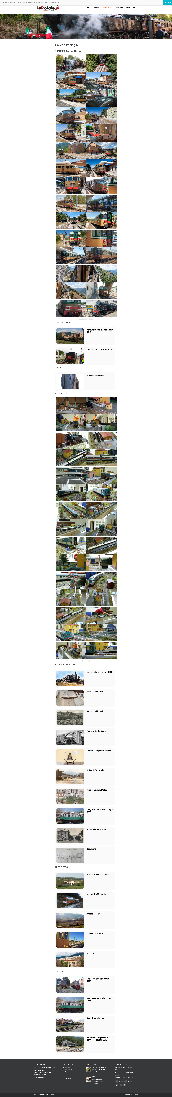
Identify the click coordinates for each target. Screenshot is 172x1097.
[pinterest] (124, 1085)
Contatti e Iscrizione (131, 7)
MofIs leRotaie (68, 1078)
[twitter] (116, 1085)
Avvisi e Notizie (118, 7)
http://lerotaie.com (128, 1077)
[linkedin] (120, 1085)
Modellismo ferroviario (70, 1071)
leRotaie (40, 1094)
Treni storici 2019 (69, 1069)
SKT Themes (134, 1094)
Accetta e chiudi (167, 2)
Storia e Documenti (69, 1076)
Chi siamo (96, 7)
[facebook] (116, 1081)
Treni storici (68, 1067)
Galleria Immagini (106, 7)
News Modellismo (69, 1074)
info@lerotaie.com (128, 1075)
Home (88, 7)
